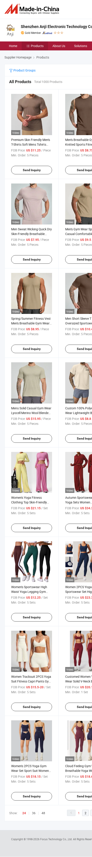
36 (34, 813)
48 (43, 813)
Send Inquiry (32, 170)
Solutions (80, 46)
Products (37, 46)
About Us (58, 46)
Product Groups (24, 70)
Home (13, 46)
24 (24, 813)
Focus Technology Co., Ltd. (56, 839)
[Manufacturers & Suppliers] (32, 9)
